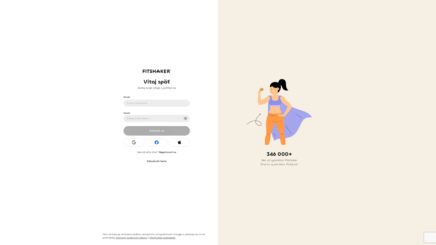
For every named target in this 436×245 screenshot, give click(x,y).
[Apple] (179, 142)
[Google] (133, 142)
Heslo (126, 113)
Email (126, 97)
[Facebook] (156, 142)
